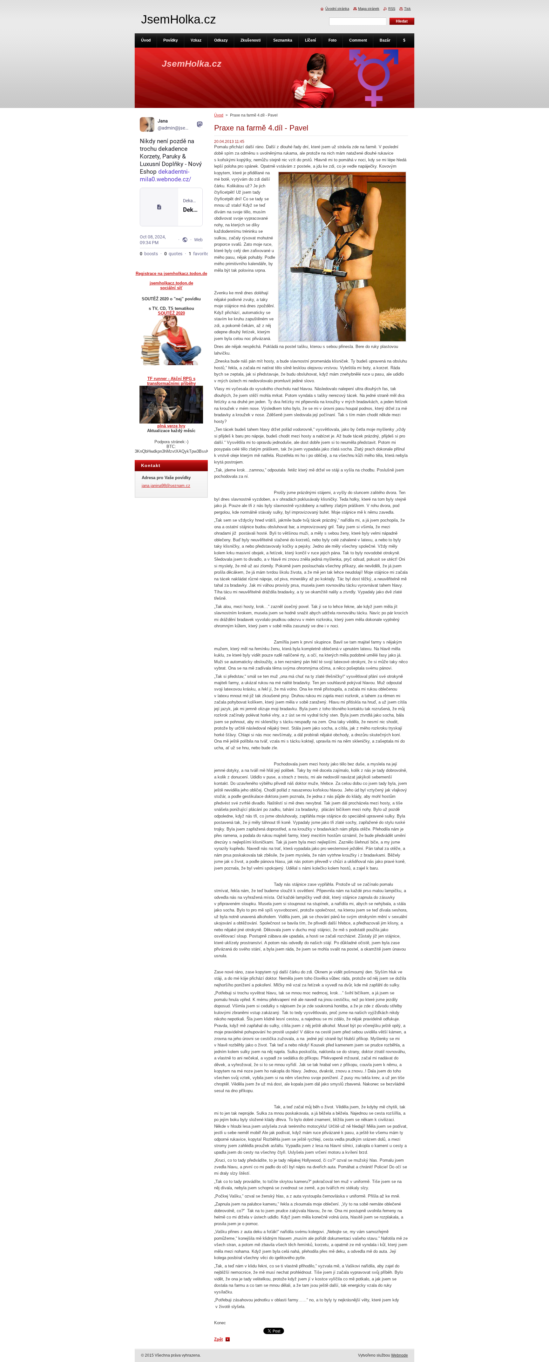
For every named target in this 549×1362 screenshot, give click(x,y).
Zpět (218, 1339)
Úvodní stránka (337, 8)
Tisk (407, 8)
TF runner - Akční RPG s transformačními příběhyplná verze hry (171, 402)
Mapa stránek (368, 8)
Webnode (399, 1355)
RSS (391, 8)
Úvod (218, 115)
